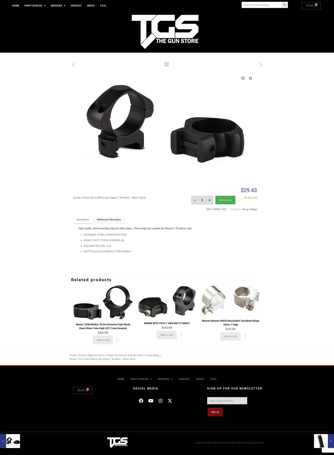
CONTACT (76, 5)
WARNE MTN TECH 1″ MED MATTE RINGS (167, 323)
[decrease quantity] (195, 200)
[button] (35, 5)
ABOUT (91, 5)
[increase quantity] (210, 200)
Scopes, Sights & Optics (92, 355)
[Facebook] (141, 400)
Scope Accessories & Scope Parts (125, 355)
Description (83, 219)
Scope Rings (250, 209)
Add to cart (225, 200)
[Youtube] (150, 400)
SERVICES (56, 5)
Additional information (109, 219)
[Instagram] (160, 400)
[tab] (83, 220)
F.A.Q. (103, 5)
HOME (15, 5)
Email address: (221, 395)
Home (73, 355)
